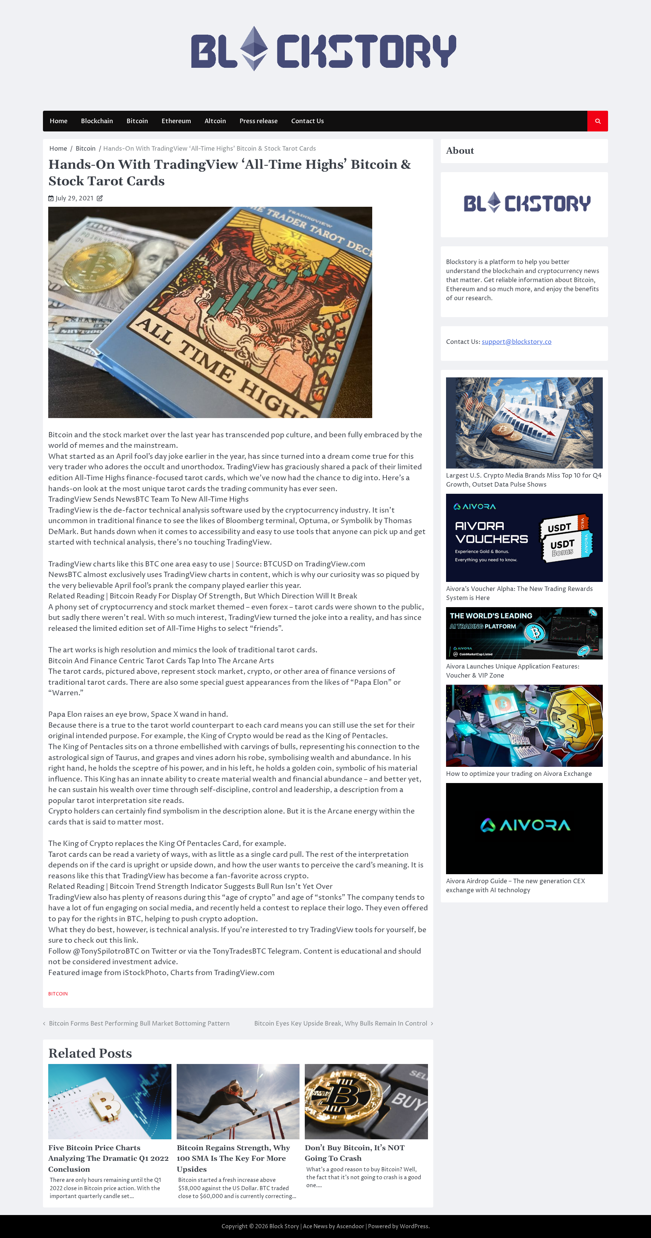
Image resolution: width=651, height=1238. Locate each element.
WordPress (414, 1226)
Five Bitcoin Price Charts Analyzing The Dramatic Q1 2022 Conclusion (108, 1158)
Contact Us (307, 121)
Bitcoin (137, 121)
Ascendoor (350, 1226)
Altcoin (215, 121)
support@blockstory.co (517, 342)
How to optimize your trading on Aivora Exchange (519, 774)
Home (58, 121)
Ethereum (176, 121)
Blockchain (97, 121)
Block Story (284, 1226)
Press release (259, 121)
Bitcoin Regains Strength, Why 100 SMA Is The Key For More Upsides (233, 1158)
